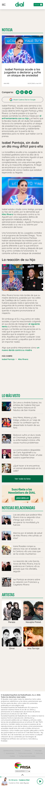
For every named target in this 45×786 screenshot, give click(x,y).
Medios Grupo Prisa (22, 771)
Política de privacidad (25, 753)
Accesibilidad (10, 753)
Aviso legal (38, 750)
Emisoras (28, 750)
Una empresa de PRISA (22, 765)
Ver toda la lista (22, 478)
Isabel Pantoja (8, 359)
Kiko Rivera (23, 359)
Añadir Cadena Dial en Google (24, 100)
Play (40, 781)
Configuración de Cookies (27, 756)
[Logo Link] (19, 4)
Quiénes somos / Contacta (12, 750)
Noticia (7, 30)
